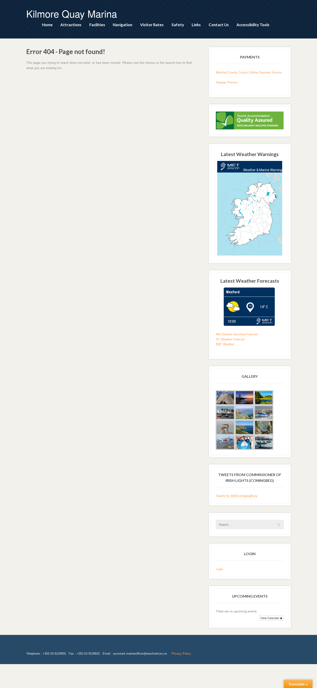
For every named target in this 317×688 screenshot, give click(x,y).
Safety (177, 24)
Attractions (70, 24)
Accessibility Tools (252, 24)
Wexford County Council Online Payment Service (249, 72)
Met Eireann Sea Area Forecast (237, 334)
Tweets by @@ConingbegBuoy (237, 496)
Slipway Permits (227, 82)
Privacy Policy (181, 653)
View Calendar (270, 618)
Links (196, 24)
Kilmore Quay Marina (71, 13)
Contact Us (219, 24)
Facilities (97, 24)
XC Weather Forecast (230, 339)
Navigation (122, 24)
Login (219, 569)
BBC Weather (225, 344)
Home (47, 24)
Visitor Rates (152, 24)
